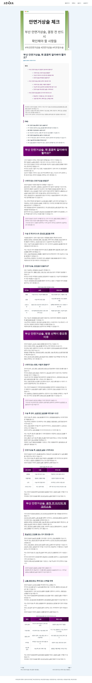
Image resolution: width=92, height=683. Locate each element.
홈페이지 (67, 3)
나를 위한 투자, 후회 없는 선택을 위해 (43, 98)
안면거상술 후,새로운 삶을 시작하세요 (43, 89)
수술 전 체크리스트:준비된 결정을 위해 (43, 75)
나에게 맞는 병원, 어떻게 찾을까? (42, 84)
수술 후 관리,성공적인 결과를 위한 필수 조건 (45, 87)
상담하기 (85, 3)
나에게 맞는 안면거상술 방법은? (41, 72)
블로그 (79, 3)
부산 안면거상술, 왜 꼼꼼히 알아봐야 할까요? (41, 69)
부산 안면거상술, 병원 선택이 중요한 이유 (40, 81)
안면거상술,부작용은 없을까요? (41, 77)
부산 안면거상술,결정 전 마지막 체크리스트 (40, 92)
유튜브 (73, 3)
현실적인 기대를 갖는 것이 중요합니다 (43, 96)
